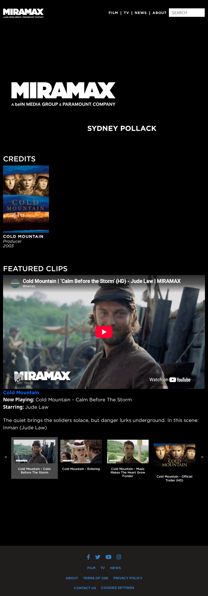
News (141, 12)
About (159, 12)
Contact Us (85, 588)
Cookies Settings (117, 587)
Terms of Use (95, 578)
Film (113, 12)
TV (126, 12)
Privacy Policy (127, 578)
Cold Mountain (21, 392)
